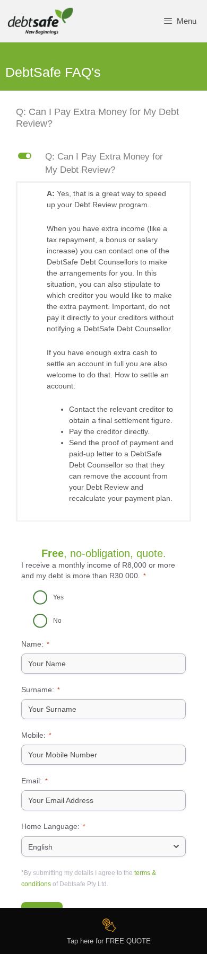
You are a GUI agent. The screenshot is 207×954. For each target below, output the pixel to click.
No (57, 620)
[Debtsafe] (40, 21)
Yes (58, 597)
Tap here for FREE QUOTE (109, 941)
